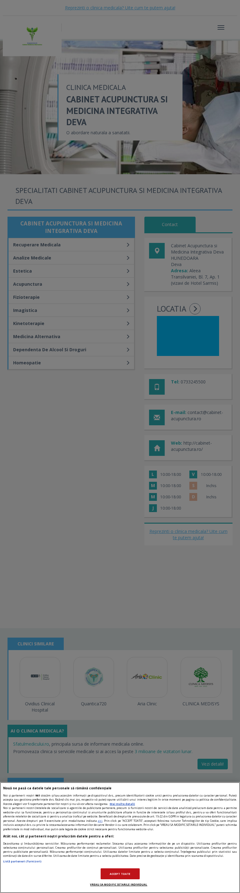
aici (100, 820)
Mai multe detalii (122, 804)
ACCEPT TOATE (120, 874)
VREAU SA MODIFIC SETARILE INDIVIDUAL (118, 884)
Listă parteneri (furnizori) (22, 861)
